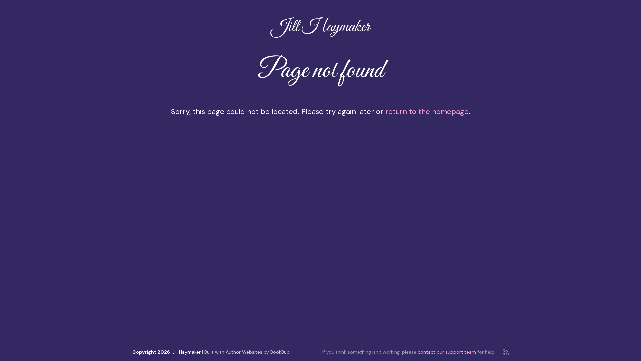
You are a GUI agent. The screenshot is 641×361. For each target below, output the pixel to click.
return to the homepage (427, 111)
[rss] (506, 352)
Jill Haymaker (320, 27)
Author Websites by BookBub (258, 352)
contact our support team (447, 352)
